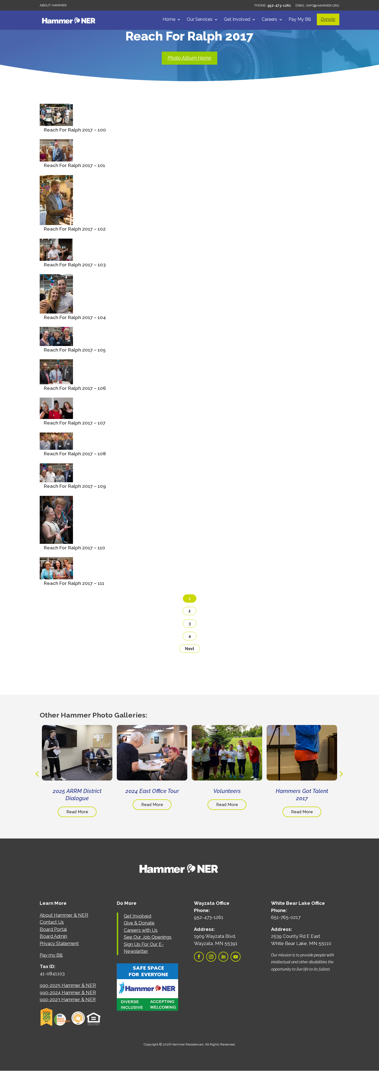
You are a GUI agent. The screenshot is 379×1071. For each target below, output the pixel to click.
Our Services (200, 19)
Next (189, 648)
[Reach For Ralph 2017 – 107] (56, 415)
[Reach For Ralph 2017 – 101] (56, 157)
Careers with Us (141, 930)
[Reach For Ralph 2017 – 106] (56, 380)
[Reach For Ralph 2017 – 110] (56, 539)
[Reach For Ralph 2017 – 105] (56, 342)
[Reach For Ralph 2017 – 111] (56, 575)
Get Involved (237, 19)
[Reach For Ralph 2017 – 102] (56, 221)
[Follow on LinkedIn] (223, 957)
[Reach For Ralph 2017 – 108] (56, 445)
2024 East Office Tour (152, 791)
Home (169, 19)
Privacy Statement (59, 943)
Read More (77, 811)
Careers (269, 19)
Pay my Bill (51, 955)
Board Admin (53, 936)
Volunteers (227, 791)
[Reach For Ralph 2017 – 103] (56, 256)
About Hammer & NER (64, 915)
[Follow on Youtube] (236, 957)
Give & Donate (139, 923)
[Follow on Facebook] (199, 957)
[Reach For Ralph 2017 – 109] (56, 478)
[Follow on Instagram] (211, 957)
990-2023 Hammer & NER (68, 999)
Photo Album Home (189, 58)
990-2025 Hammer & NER (68, 985)
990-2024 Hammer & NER (68, 992)
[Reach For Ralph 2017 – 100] (56, 122)
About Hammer (53, 5)
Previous (36, 773)
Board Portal (53, 929)
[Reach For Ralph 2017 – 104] (56, 309)
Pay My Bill (300, 19)
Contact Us (52, 922)
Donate (328, 19)
